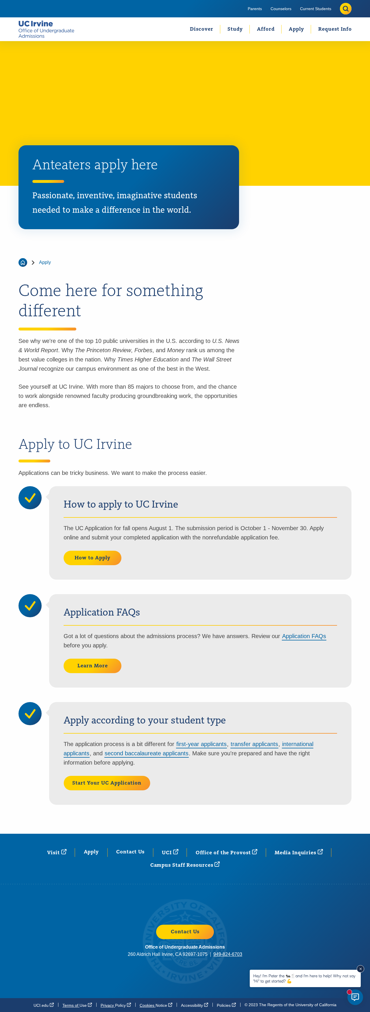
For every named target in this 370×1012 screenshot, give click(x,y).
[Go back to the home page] (22, 262)
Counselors (281, 9)
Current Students (315, 9)
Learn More (92, 665)
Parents (255, 9)
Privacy (114, 1005)
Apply (296, 29)
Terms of (75, 1005)
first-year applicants (201, 744)
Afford (266, 29)
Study (235, 29)
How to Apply (92, 558)
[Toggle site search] (346, 8)
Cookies (154, 1005)
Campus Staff (182, 865)
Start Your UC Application (106, 783)
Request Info (335, 29)
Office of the (224, 852)
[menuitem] (255, 9)
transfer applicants (254, 744)
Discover (201, 29)
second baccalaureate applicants (146, 753)
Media (296, 852)
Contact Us (130, 852)
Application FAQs (304, 636)
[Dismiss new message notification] (360, 969)
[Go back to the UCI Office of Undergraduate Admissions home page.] (48, 29)
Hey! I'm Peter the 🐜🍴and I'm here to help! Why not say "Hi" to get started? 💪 (304, 978)
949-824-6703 (227, 954)
